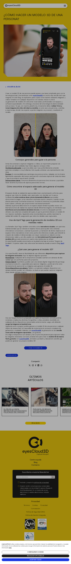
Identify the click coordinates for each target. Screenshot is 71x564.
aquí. (10, 547)
